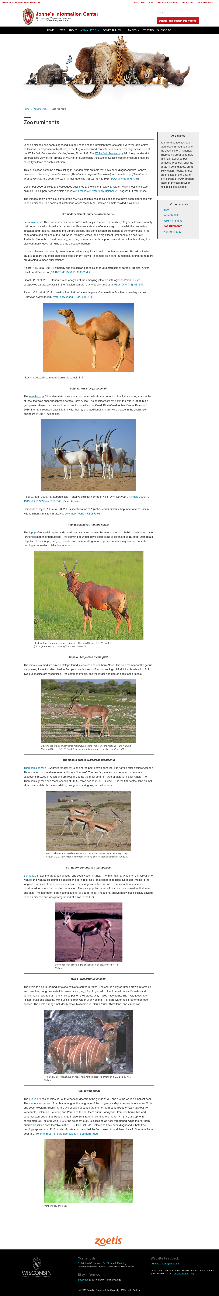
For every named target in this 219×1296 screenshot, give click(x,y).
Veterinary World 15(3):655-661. (83, 513)
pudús (32, 1099)
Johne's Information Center (67, 13)
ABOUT (73, 30)
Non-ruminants (172, 231)
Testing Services (167, 2)
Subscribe (83, 1279)
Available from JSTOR (125, 178)
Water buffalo (171, 215)
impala (33, 665)
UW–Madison (21, 2)
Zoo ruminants (173, 226)
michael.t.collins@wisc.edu (165, 1263)
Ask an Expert (206, 2)
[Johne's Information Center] (28, 16)
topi (31, 532)
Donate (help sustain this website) (178, 20)
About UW (139, 2)
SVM (151, 2)
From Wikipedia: (33, 222)
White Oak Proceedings (109, 153)
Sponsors (187, 2)
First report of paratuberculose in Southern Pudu (69, 1133)
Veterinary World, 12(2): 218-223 (72, 297)
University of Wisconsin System (125, 1290)
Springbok (30, 875)
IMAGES (132, 30)
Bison (167, 209)
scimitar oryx (36, 396)
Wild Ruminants (173, 220)
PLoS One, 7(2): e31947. (129, 284)
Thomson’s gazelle (35, 768)
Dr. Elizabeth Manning (114, 1263)
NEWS (61, 30)
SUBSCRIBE (164, 30)
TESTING (148, 30)
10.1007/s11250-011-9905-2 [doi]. (71, 272)
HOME (50, 30)
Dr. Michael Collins (88, 1263)
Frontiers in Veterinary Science (96, 191)
